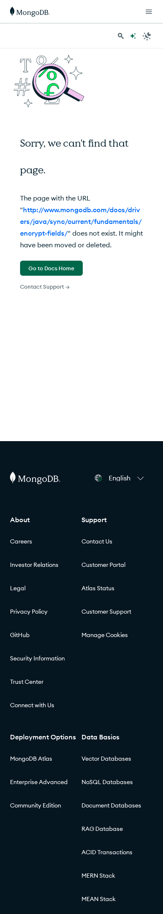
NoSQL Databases (107, 782)
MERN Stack (98, 875)
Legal (17, 588)
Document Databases (111, 805)
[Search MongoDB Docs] (121, 36)
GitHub (20, 635)
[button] (127, 478)
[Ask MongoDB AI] (133, 36)
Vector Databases (106, 758)
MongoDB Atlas (31, 758)
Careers (21, 541)
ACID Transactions (107, 852)
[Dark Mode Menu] (147, 36)
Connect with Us (32, 705)
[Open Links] (149, 11)
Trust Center (26, 682)
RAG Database (102, 829)
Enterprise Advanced (39, 782)
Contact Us (97, 541)
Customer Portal (103, 565)
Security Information (37, 658)
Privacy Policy (29, 611)
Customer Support (106, 611)
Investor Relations (34, 565)
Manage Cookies (105, 635)
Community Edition (35, 805)
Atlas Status (98, 588)
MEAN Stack (99, 899)
